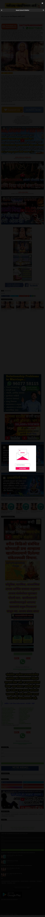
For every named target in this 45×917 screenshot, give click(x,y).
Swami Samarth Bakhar (22, 10)
